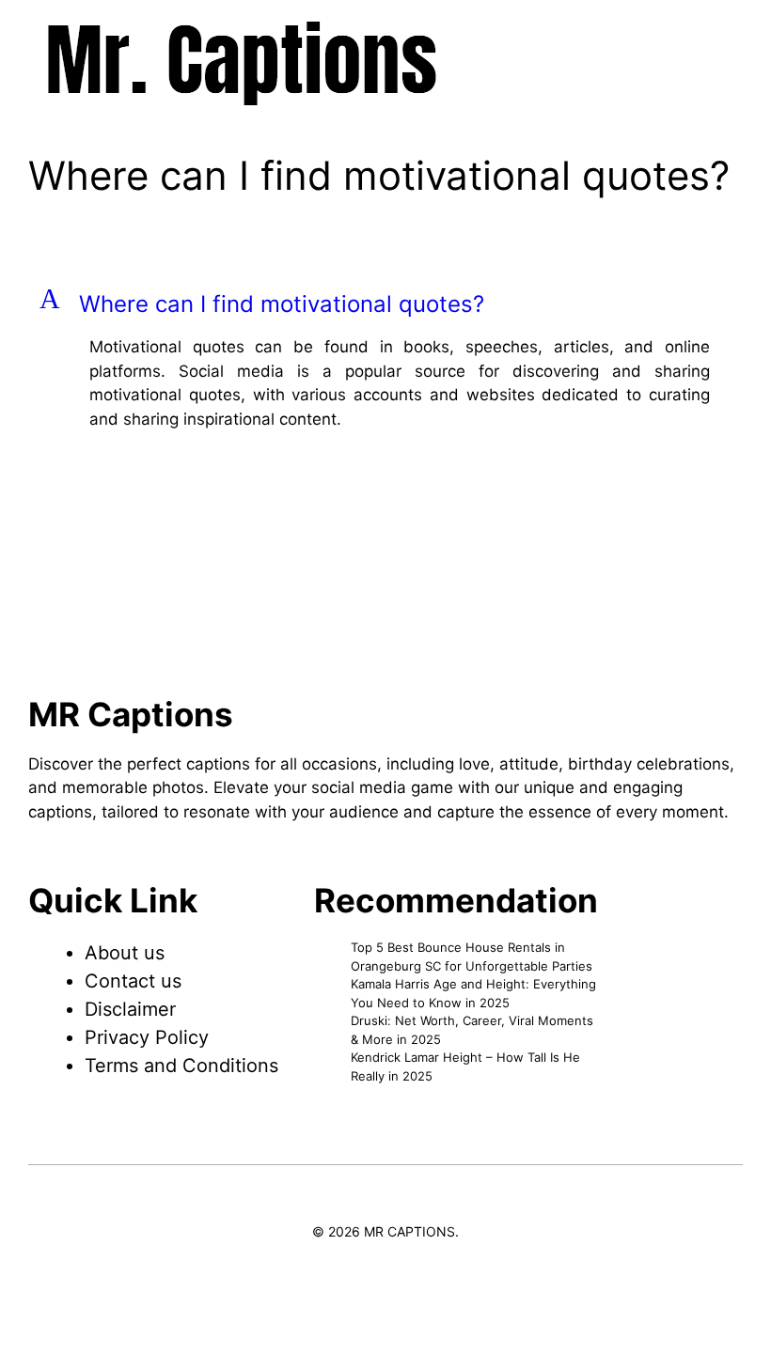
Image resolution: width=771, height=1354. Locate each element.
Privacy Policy (147, 1037)
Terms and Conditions (181, 1065)
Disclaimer (130, 1009)
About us (125, 953)
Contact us (133, 981)
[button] (385, 304)
